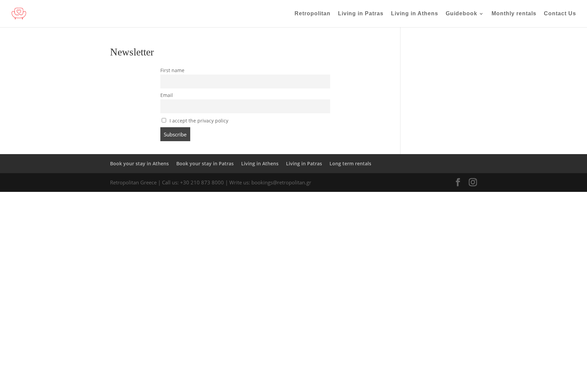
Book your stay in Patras (205, 163)
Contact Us (560, 13)
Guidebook (461, 13)
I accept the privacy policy (198, 121)
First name (172, 70)
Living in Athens (414, 13)
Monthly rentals (514, 13)
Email (166, 95)
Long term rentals (350, 163)
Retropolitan (313, 13)
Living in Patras (361, 13)
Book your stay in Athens (139, 163)
